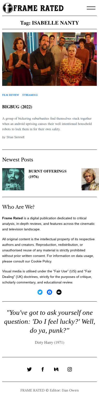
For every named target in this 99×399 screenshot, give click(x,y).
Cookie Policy (41, 261)
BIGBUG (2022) (17, 106)
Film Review (10, 94)
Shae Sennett (15, 137)
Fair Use (60, 271)
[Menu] (91, 8)
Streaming (30, 94)
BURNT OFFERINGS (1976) (48, 173)
